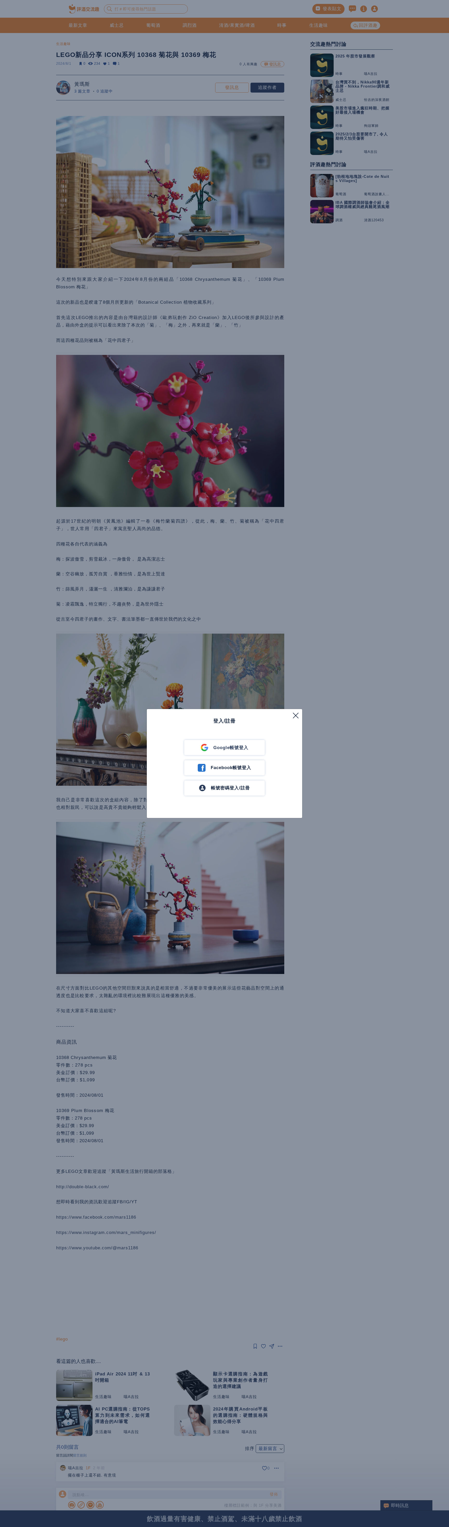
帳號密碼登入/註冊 (230, 787)
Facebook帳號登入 (231, 767)
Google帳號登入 (230, 747)
